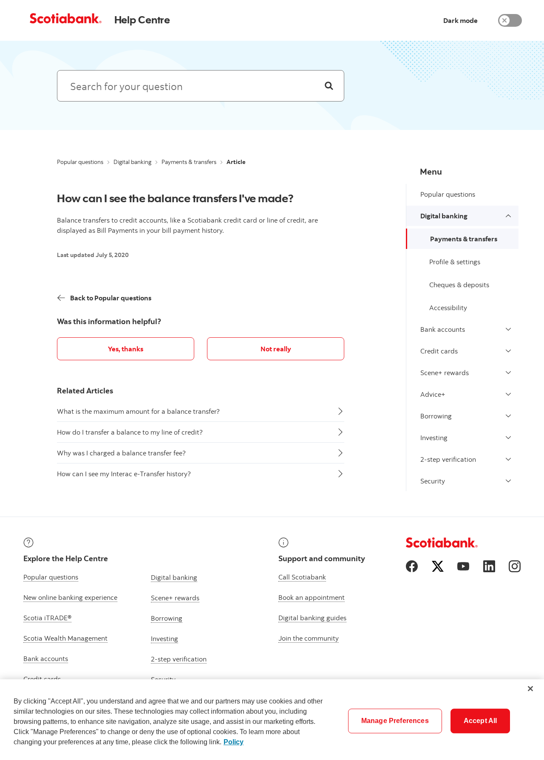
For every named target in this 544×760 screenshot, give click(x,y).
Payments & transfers (189, 162)
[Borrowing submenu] (508, 416)
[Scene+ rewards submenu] (508, 372)
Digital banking (132, 162)
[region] (272, 719)
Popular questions (80, 162)
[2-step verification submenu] (508, 459)
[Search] (329, 86)
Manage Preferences (395, 720)
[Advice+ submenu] (508, 394)
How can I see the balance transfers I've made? (175, 198)
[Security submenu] (508, 481)
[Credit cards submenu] (508, 351)
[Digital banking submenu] (508, 216)
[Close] (530, 688)
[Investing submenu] (508, 437)
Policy (234, 742)
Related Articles (85, 391)
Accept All (480, 720)
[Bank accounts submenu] (508, 329)
